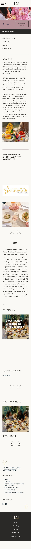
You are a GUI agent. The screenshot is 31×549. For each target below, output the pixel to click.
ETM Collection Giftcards (13, 492)
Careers (7, 482)
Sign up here (7, 475)
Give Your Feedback (11, 487)
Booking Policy (10, 490)
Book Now (22, 24)
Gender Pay (15, 532)
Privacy (15, 529)
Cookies (15, 522)
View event (6, 375)
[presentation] (12, 232)
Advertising (15, 526)
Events (6, 479)
